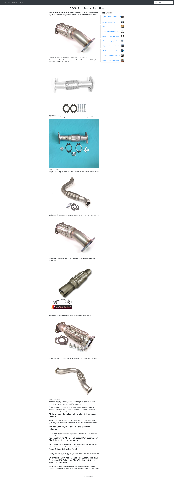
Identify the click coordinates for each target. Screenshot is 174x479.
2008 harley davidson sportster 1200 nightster (111, 17)
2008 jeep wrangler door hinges (110, 26)
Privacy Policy (15, 2)
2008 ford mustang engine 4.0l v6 (110, 41)
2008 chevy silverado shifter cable (111, 31)
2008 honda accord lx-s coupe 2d (111, 55)
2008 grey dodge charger (108, 22)
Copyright (23, 2)
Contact (9, 2)
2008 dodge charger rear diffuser (110, 51)
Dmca (4, 2)
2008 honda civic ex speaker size (110, 36)
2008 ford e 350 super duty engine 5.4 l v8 (111, 45)
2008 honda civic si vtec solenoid (110, 60)
